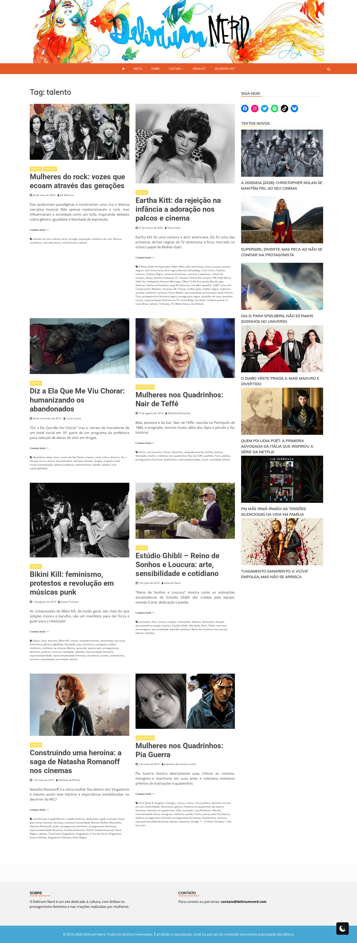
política (226, 456)
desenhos (177, 452)
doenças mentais (83, 461)
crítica (105, 457)
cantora (140, 274)
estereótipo (106, 640)
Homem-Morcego (170, 281)
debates (196, 622)
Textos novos (255, 123)
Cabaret (220, 270)
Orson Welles (176, 292)
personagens (143, 629)
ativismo (52, 640)
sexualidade (47, 659)
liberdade (141, 456)
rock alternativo (52, 242)
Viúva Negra (80, 837)
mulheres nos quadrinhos (172, 456)
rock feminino (70, 242)
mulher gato (194, 289)
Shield (89, 830)
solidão (96, 464)
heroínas (58, 822)
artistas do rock (42, 239)
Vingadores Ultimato (59, 837)
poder (55, 826)
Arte (44, 640)
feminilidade (152, 806)
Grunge (73, 239)
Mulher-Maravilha (110, 822)
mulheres (35, 648)
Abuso (36, 640)
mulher (152, 456)
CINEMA (141, 192)
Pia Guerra (223, 814)
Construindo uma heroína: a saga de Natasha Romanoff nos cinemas (75, 761)
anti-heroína (40, 819)
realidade (68, 652)
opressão (81, 648)
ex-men (140, 806)
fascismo (120, 640)
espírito (166, 625)
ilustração (188, 810)
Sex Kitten (200, 300)
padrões (209, 456)
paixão (189, 814)
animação (144, 622)
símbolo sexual (215, 300)
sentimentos (117, 655)
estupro (207, 278)
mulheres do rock (102, 239)
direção (219, 622)
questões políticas (180, 629)
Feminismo (36, 644)
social (204, 459)
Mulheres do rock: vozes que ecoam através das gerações (77, 181)
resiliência (36, 242)
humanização (45, 464)
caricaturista (154, 452)
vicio (113, 464)
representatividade (189, 459)
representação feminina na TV (161, 300)
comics (181, 803)
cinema (89, 457)
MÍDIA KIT (199, 68)
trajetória (184, 821)
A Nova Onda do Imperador (154, 266)
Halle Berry (224, 278)
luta (79, 644)
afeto (49, 457)
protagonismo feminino (149, 459)
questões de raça (211, 296)
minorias (167, 289)
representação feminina (99, 652)
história (218, 452)
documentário (64, 461)
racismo (56, 652)
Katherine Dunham (157, 285)
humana (69, 822)
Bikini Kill (64, 640)
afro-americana (195, 266)
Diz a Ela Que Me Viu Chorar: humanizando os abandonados (77, 400)
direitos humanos (164, 278)
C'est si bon (207, 270)
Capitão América (75, 819)
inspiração (84, 239)
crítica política (202, 803)
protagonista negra (189, 296)
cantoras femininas (175, 274)
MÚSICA (36, 169)
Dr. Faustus (181, 278)
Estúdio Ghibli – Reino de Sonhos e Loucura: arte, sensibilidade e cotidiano (177, 564)
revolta (105, 655)
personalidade (193, 292)
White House (182, 304)
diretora (115, 457)
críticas (166, 452)
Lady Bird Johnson (180, 285)
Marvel (95, 822)
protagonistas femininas (103, 826)
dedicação (208, 622)
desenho (216, 803)
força (64, 239)
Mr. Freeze (180, 289)
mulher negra (210, 289)
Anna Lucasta (213, 266)
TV (172, 304)
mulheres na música (53, 648)
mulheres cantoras (156, 292)
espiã (102, 819)
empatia (108, 461)
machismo (88, 644)
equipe (157, 625)
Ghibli (211, 625)
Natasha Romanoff (40, 826)
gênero (48, 644)
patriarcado (94, 648)
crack (98, 457)
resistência (93, 655)
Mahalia (156, 289)
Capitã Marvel (56, 819)
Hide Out (141, 281)
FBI (214, 278)
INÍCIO (138, 68)
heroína (47, 822)
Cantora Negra (154, 274)
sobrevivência (83, 464)
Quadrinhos (170, 459)
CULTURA (175, 68)
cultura (56, 239)
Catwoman (204, 274)
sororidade (62, 659)
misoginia (101, 644)
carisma (192, 274)
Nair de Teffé (195, 456)
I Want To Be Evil (191, 281)
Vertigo (195, 821)
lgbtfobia (58, 644)
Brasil (142, 452)
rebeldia (79, 652)
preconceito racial (213, 292)
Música (117, 239)
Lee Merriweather (201, 285)
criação (171, 622)
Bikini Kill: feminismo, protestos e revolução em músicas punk (72, 583)
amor (56, 457)
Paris (218, 456)
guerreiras (36, 822)
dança (149, 278)
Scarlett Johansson (74, 830)
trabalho (150, 633)
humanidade (82, 822)
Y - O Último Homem (212, 821)
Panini (197, 814)
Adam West (178, 266)
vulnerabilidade (39, 468)
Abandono (39, 457)
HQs (178, 810)
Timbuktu (164, 304)
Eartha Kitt (195, 278)
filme (204, 625)
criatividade (183, 622)
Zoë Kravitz (197, 304)
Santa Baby (186, 300)
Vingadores (68, 833)
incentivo (221, 625)
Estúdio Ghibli (180, 625)
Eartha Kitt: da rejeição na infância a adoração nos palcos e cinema (178, 209)
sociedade (215, 459)
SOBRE (155, 68)
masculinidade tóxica (148, 814)
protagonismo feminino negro (159, 296)
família (209, 452)
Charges (171, 803)
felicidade (194, 625)
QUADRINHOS (145, 387)
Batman (182, 270)
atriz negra (170, 270)
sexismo (34, 659)
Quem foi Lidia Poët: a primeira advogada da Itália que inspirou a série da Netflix (277, 446)
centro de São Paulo (72, 457)
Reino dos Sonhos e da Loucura (209, 629)
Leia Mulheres (203, 810)
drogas (98, 461)
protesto (46, 652)
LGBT (216, 285)
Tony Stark (54, 833)
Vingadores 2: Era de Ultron (92, 833)
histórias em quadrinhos (161, 810)
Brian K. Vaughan (155, 803)
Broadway (194, 270)
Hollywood (153, 281)
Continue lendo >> (39, 229)
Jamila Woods (210, 281)
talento (83, 242)
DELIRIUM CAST (225, 68)
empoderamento (194, 452)
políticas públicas (64, 464)
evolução (112, 819)
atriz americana (154, 270)
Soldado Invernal (104, 830)
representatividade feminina (69, 655)
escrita (227, 803)
